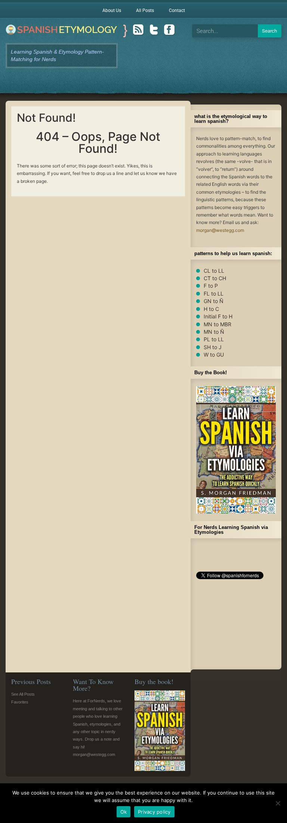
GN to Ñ (213, 301)
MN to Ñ (214, 332)
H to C (211, 309)
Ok (123, 812)
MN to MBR (217, 324)
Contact (177, 10)
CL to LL (214, 270)
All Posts (145, 10)
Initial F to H (218, 316)
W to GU (214, 354)
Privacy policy (154, 812)
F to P (211, 285)
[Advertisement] (236, 626)
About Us (111, 10)
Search (269, 31)
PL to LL (214, 339)
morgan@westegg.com (220, 230)
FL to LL (213, 293)
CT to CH (215, 278)
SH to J (213, 347)
